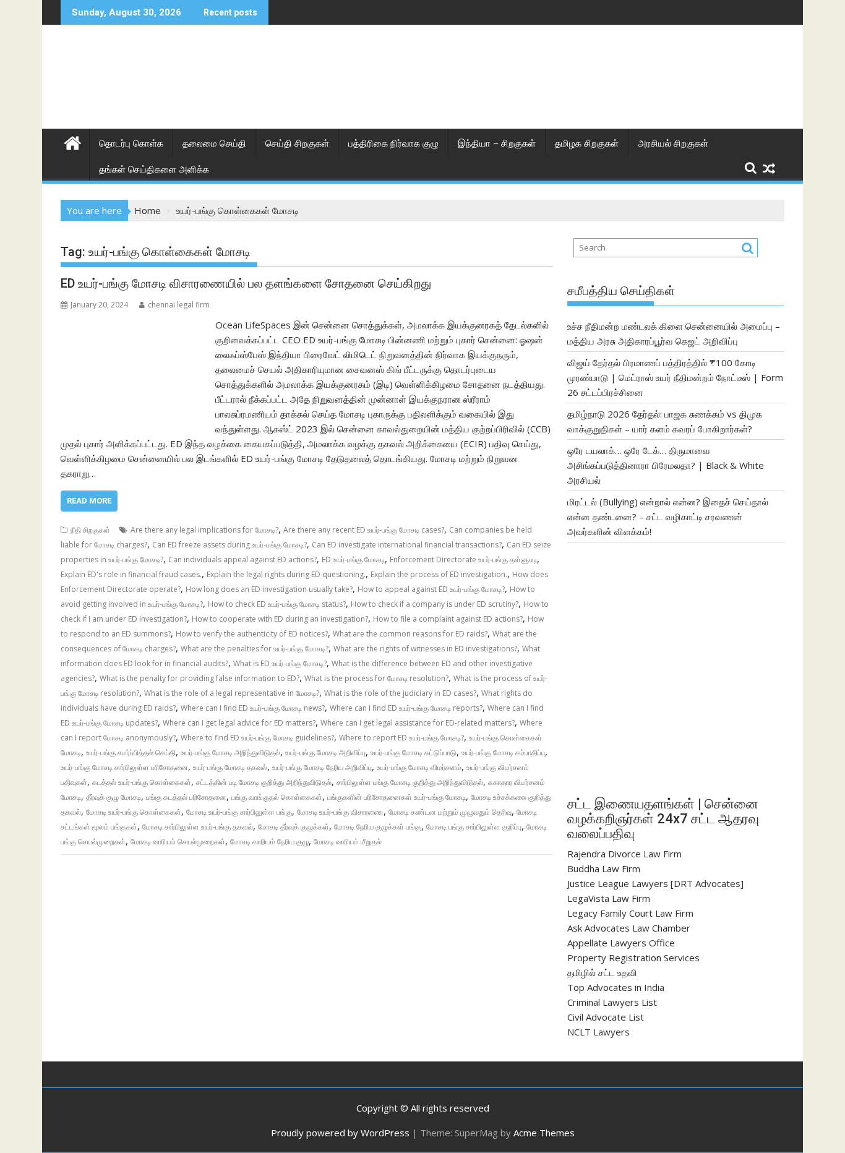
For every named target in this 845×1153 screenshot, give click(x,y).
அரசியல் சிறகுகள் (673, 143)
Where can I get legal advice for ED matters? (239, 723)
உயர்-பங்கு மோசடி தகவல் (230, 767)
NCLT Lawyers (598, 1032)
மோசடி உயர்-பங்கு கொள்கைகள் (133, 812)
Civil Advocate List (605, 1017)
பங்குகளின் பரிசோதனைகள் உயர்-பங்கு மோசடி (396, 797)
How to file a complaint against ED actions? (448, 619)
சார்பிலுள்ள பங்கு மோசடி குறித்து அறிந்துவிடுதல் (410, 782)
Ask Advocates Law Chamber (628, 928)
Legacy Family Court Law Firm (630, 913)
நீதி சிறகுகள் (90, 530)
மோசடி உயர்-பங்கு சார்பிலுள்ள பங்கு (239, 812)
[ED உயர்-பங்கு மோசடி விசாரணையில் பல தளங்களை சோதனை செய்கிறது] (135, 325)
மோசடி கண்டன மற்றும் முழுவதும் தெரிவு (450, 812)
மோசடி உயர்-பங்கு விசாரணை (340, 812)
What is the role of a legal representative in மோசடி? (231, 693)
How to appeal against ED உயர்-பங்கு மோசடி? (431, 589)
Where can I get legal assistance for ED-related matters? (417, 723)
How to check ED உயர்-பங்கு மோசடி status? (277, 604)
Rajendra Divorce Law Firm (624, 853)
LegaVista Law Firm (608, 898)
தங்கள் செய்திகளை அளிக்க (154, 169)
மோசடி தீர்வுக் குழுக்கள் (293, 826)
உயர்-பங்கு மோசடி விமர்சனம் (419, 767)
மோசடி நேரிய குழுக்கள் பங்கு (377, 826)
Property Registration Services (633, 957)
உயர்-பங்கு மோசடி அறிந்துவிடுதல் (230, 752)
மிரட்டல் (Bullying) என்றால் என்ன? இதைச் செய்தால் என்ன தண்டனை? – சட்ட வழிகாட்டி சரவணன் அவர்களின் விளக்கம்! (667, 516)
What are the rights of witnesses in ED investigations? (425, 648)
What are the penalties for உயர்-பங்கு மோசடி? (254, 648)
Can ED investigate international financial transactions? (407, 544)
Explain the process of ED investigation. (439, 574)
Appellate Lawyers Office (621, 943)
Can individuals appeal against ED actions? (242, 559)
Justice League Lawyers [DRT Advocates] (655, 883)
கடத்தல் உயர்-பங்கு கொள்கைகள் (141, 782)
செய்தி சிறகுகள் (297, 143)
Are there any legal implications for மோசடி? (204, 530)
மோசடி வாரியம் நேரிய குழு (269, 841)
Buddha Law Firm (603, 868)
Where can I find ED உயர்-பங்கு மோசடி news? (253, 708)
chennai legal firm (179, 304)
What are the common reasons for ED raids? (410, 633)
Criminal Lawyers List (612, 1002)
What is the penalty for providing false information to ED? (199, 678)
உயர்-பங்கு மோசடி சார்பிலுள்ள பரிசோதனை (124, 767)
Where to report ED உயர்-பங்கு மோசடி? (401, 737)
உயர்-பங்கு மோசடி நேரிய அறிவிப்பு (322, 767)
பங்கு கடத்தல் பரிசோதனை (186, 797)
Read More (89, 500)
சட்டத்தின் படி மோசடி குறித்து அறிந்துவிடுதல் (264, 782)
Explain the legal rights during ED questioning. (286, 574)
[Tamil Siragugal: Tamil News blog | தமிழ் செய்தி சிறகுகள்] (72, 141)
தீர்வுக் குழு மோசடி (113, 797)
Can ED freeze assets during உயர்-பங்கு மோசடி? (229, 544)
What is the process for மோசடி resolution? (376, 678)
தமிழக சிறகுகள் (587, 143)
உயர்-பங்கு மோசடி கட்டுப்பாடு (414, 752)
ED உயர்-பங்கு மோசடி (353, 559)
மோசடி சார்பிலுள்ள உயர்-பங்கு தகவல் (197, 826)
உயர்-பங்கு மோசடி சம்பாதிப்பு (503, 752)
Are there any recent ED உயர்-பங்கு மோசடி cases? (363, 530)
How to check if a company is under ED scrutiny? (434, 604)
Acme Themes (544, 1132)
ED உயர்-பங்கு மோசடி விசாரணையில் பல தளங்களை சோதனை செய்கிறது (246, 283)
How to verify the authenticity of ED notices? (252, 633)
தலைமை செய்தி (214, 143)
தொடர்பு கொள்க (131, 143)
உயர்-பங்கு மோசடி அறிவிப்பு (325, 752)
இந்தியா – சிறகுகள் (497, 143)
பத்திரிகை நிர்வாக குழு (393, 143)
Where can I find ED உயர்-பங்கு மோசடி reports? (406, 708)
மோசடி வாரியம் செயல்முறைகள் (178, 841)
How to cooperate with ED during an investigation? (280, 619)
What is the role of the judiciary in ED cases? (400, 693)
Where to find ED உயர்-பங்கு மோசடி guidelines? (257, 737)
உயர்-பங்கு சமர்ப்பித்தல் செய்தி (131, 752)
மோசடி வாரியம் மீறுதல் (348, 841)
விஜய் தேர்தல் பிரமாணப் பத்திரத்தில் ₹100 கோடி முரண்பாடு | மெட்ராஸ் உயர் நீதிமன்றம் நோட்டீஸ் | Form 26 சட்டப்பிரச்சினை (675, 377)
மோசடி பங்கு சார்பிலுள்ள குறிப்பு (473, 826)
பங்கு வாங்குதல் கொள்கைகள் (276, 797)
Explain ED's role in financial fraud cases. (131, 574)
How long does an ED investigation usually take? (269, 589)
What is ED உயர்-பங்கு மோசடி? (280, 663)
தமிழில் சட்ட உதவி (602, 972)
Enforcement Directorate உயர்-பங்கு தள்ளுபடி (463, 559)
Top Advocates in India (615, 987)
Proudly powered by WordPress (340, 1132)
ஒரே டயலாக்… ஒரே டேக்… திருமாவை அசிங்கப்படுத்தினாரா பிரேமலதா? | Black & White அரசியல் (665, 465)
